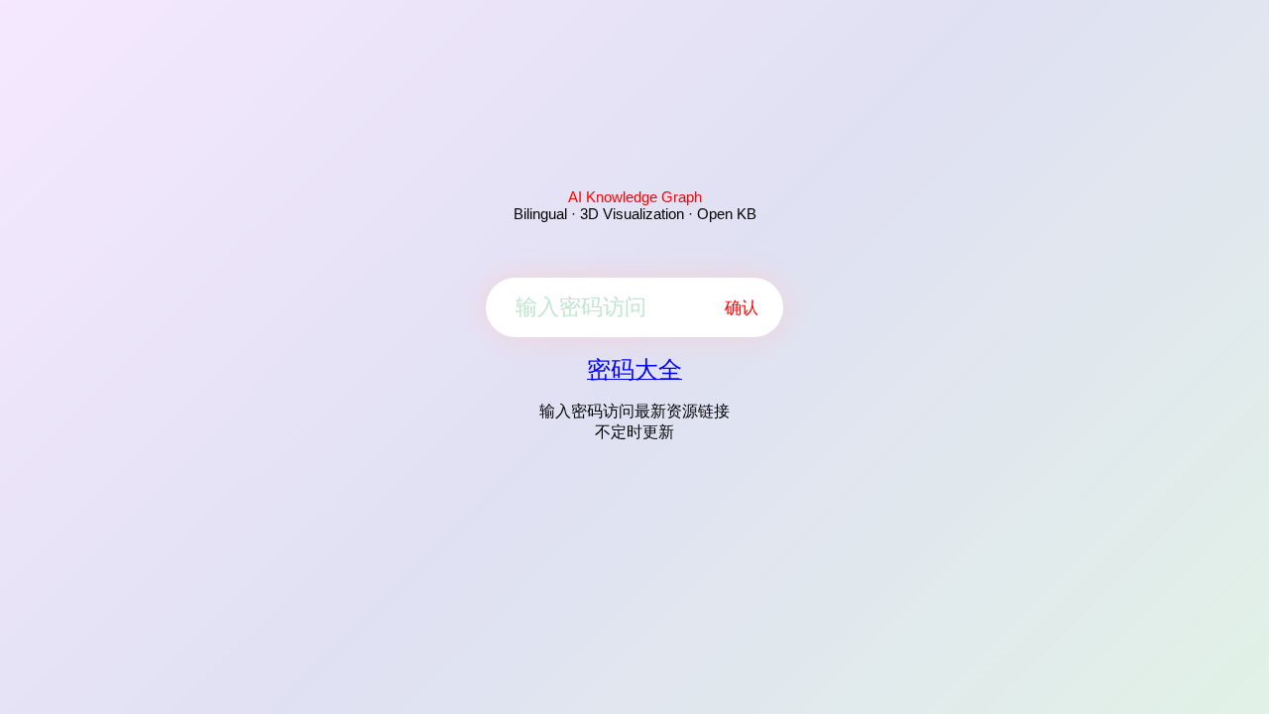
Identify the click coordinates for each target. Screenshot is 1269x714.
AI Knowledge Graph (635, 196)
